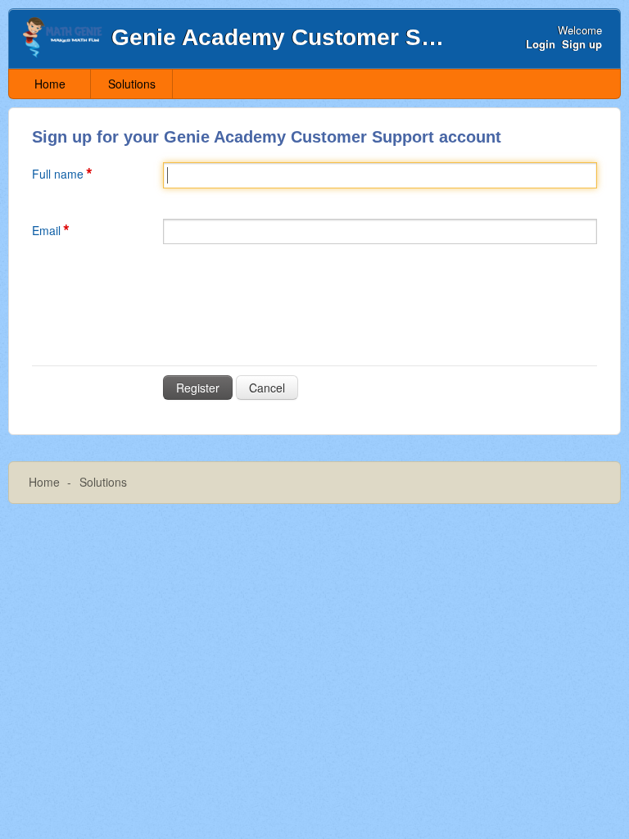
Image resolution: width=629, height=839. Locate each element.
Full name (58, 174)
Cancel (267, 387)
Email (46, 230)
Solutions (132, 83)
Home (50, 83)
